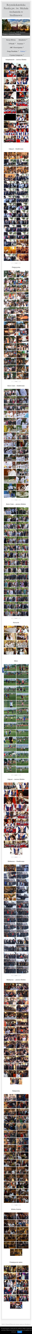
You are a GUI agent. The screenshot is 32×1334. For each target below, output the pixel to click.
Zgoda (19, 1332)
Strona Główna (11, 40)
